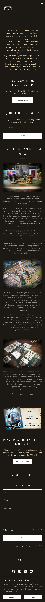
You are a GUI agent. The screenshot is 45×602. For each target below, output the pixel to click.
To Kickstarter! (22, 100)
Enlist (22, 136)
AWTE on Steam (22, 462)
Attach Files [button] (8, 530)
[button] (42, 3)
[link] (8, 3)
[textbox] (22, 127)
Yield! (33, 597)
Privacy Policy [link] (38, 545)
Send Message (22, 538)
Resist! (11, 597)
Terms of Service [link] (22, 547)
